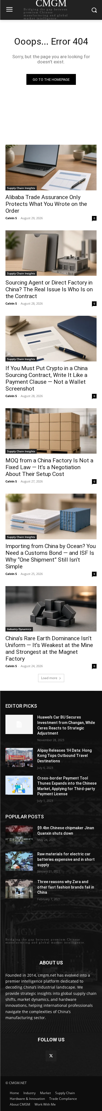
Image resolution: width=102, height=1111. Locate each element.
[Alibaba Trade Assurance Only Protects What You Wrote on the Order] (51, 167)
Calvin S (11, 218)
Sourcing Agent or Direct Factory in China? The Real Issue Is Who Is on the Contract (49, 289)
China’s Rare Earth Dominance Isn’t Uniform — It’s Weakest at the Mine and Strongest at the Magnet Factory (49, 648)
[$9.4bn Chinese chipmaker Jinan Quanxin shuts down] (19, 834)
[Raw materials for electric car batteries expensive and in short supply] (19, 861)
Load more (49, 678)
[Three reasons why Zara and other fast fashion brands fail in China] (19, 888)
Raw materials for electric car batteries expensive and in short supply (66, 859)
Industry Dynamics (19, 629)
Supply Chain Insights (21, 188)
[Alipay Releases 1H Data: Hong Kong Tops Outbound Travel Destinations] (19, 757)
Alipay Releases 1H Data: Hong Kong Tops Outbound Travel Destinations (64, 755)
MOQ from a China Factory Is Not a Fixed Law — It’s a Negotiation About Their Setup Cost (49, 467)
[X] (51, 1056)
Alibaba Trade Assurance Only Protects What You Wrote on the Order (46, 204)
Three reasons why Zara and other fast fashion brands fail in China (65, 887)
